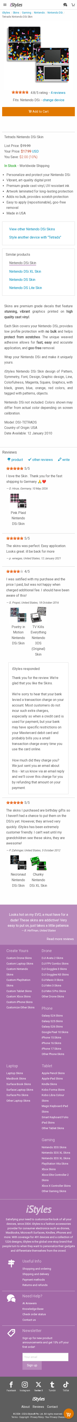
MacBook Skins (16, 1078)
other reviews (42, 460)
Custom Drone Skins (19, 958)
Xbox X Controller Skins (56, 1185)
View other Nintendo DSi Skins (32, 229)
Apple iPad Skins (52, 1078)
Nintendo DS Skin (22, 280)
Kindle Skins (49, 1084)
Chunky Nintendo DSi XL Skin (38, 879)
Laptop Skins (14, 1073)
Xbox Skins (49, 1169)
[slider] (20, 92)
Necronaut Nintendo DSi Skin (18, 879)
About (25, 1406)
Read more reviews (60, 939)
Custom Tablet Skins (19, 991)
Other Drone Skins (53, 996)
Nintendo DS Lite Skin (25, 288)
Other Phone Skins (53, 1054)
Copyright (24, 1417)
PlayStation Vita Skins (55, 1163)
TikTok (66, 1390)
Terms (15, 1417)
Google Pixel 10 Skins (55, 1032)
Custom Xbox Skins (18, 996)
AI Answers (29, 1303)
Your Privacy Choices (55, 1417)
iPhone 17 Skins (51, 1048)
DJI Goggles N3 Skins (55, 974)
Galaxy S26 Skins (52, 1026)
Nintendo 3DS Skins (54, 1147)
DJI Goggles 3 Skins (54, 969)
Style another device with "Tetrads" (35, 237)
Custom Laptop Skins (19, 963)
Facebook (11, 1390)
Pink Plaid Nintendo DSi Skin (18, 518)
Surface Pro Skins (17, 1095)
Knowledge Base (32, 1308)
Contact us (29, 1319)
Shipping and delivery (35, 1274)
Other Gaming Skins (54, 1191)
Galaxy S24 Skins (52, 1015)
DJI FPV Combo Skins (55, 963)
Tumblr (52, 1390)
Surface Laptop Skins (19, 1089)
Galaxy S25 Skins (52, 1021)
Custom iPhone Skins (19, 1002)
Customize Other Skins (20, 1007)
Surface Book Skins (18, 1084)
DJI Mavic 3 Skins (52, 980)
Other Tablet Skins (53, 1128)
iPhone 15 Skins (51, 1037)
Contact (52, 1406)
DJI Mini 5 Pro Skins (54, 991)
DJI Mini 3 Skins (51, 985)
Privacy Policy (37, 1417)
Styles (16, 4)
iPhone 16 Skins (51, 1043)
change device (53, 100)
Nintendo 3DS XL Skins (56, 1152)
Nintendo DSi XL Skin (25, 271)
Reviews (38, 1406)
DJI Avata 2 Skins (52, 958)
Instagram (25, 1390)
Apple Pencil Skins (53, 1073)
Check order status (34, 1314)
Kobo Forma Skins (53, 1089)
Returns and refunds (34, 1285)
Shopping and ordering (36, 1268)
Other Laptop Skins (18, 1100)
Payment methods (33, 1279)
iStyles (6, 12)
